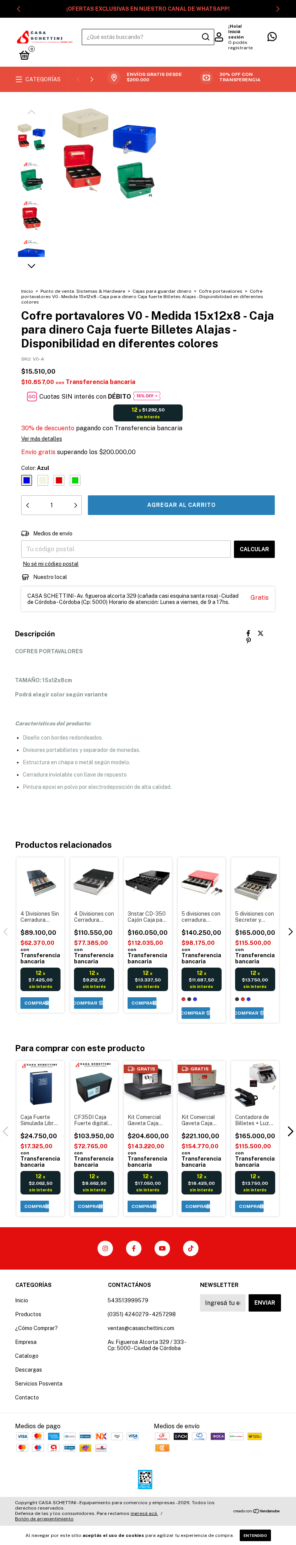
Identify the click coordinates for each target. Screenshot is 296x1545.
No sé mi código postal (51, 564)
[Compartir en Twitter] (260, 633)
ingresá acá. (144, 1513)
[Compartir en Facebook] (248, 633)
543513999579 (128, 1300)
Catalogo (27, 1356)
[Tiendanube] (257, 1511)
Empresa (26, 1342)
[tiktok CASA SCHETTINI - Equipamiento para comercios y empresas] (190, 1248)
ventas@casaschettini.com (141, 1328)
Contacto (27, 1397)
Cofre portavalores (220, 291)
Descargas (28, 1370)
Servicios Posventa (38, 1384)
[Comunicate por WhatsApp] (272, 38)
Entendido (255, 1535)
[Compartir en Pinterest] (248, 640)
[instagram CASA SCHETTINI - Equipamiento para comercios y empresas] (105, 1248)
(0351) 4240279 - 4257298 (142, 1314)
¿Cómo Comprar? (36, 1328)
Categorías (43, 79)
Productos (28, 1314)
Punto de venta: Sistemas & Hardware (83, 291)
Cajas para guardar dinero (162, 291)
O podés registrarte (240, 45)
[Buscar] (205, 37)
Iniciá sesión (236, 34)
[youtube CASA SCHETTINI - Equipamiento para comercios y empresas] (162, 1248)
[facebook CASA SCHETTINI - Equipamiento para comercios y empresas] (133, 1248)
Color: (35, 468)
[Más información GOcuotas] (146, 396)
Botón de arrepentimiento (44, 1519)
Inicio (27, 291)
